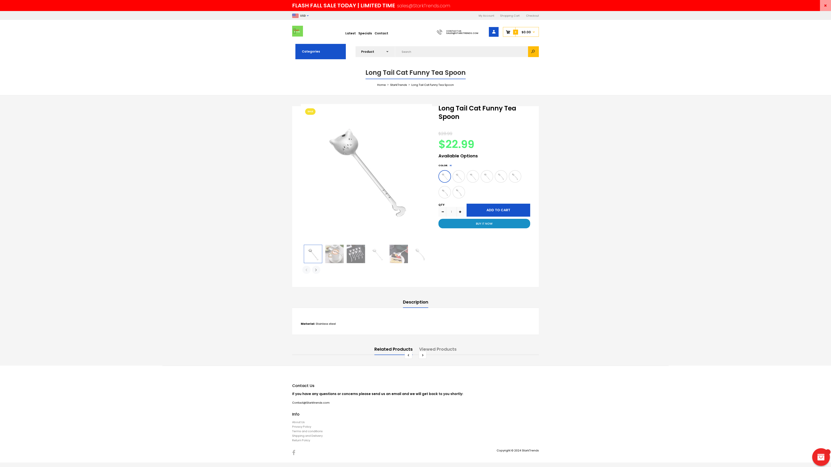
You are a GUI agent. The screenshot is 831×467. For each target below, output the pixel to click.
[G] (459, 176)
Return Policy (301, 440)
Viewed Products (438, 349)
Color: (445, 165)
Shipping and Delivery (307, 436)
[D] (501, 176)
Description (415, 302)
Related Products (393, 349)
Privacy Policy (301, 427)
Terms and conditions (307, 431)
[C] (515, 176)
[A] (459, 192)
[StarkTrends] (297, 36)
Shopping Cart (510, 16)
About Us (298, 422)
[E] (487, 176)
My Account (486, 16)
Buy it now (484, 224)
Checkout (532, 16)
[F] (473, 176)
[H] (444, 176)
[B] (444, 192)
